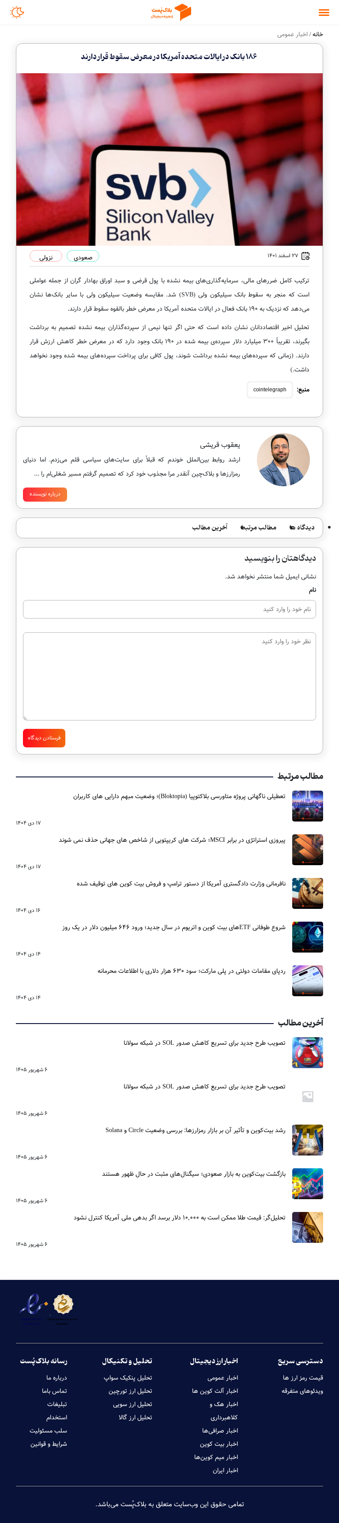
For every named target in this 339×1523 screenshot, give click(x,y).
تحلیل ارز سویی (132, 1404)
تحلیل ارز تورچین (130, 1391)
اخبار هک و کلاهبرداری (224, 1410)
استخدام (56, 1417)
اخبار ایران (225, 1470)
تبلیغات (57, 1404)
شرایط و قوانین (48, 1444)
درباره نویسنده (45, 494)
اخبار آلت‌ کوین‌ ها (215, 1391)
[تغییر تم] (17, 12)
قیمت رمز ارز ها (303, 1378)
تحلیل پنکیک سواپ (128, 1378)
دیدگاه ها (302, 528)
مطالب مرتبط (258, 528)
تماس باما (54, 1391)
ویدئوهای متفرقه (302, 1391)
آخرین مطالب (209, 528)
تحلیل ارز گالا (135, 1417)
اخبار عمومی (222, 1378)
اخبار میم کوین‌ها (216, 1457)
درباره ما (56, 1378)
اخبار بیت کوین (219, 1444)
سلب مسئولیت (48, 1431)
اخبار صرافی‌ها (220, 1431)
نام (312, 590)
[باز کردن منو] (324, 13)
